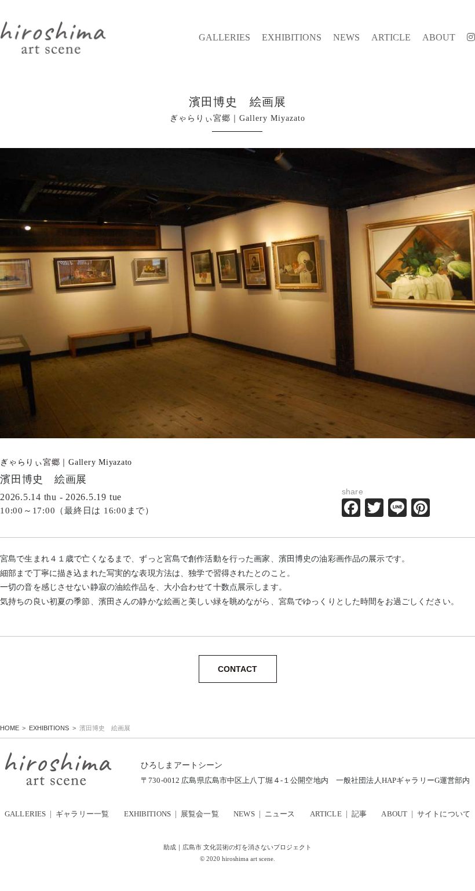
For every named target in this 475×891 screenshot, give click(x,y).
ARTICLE (391, 37)
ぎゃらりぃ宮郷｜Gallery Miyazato (66, 462)
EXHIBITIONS (291, 37)
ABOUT (438, 37)
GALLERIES (224, 37)
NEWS (346, 37)
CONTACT (237, 669)
